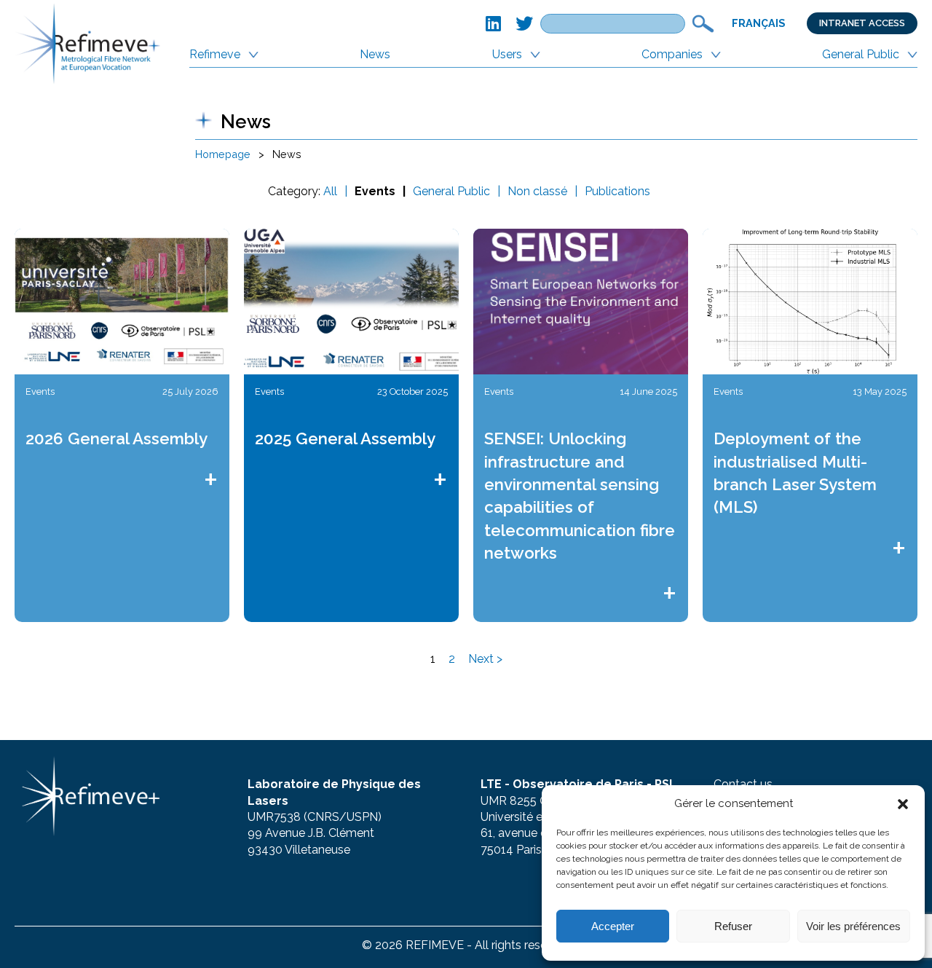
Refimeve (214, 54)
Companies (672, 54)
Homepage (222, 154)
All (330, 191)
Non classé (537, 191)
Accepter (612, 926)
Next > (485, 659)
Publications (617, 191)
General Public (860, 54)
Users (507, 54)
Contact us (743, 784)
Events (375, 191)
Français (758, 23)
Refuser (733, 926)
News (375, 54)
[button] (903, 804)
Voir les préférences (853, 926)
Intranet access (862, 22)
